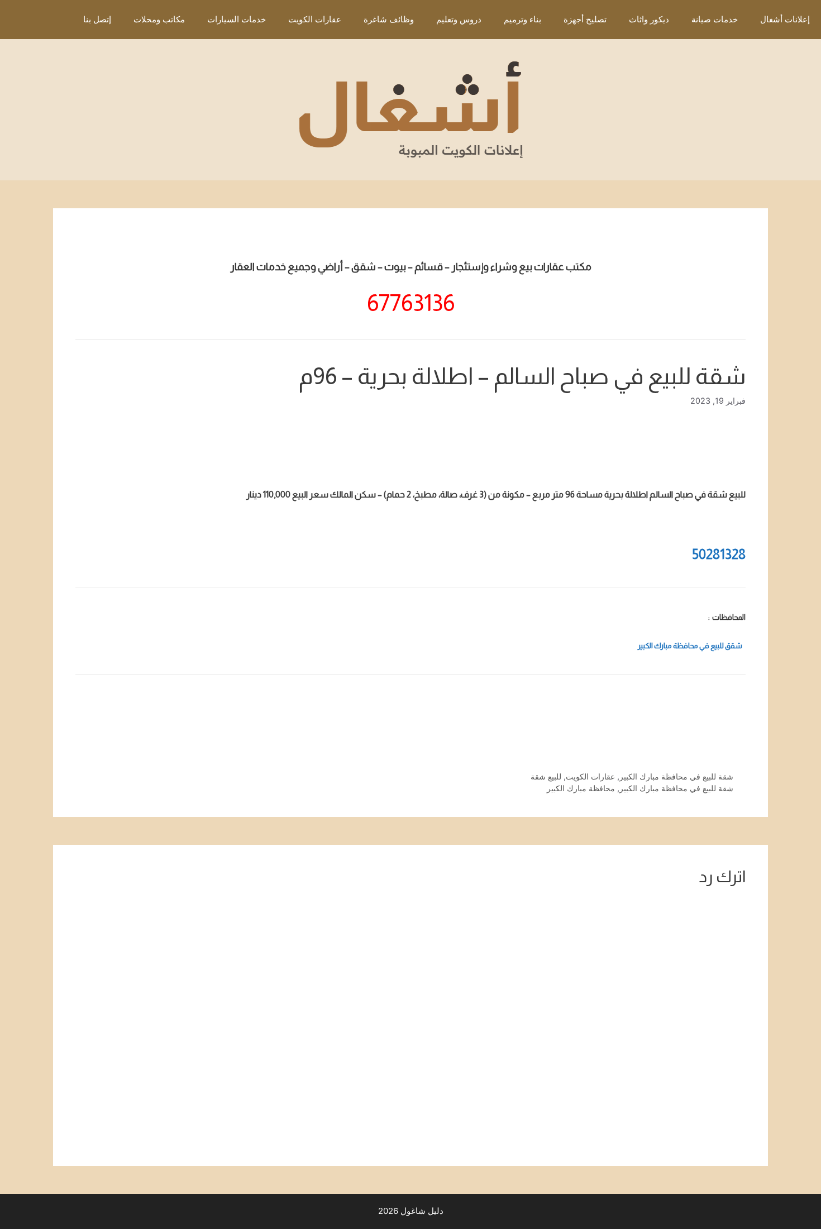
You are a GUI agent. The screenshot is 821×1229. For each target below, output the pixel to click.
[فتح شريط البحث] (55, 19)
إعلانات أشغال (785, 19)
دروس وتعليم (458, 19)
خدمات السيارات (236, 19)
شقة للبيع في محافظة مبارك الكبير (676, 776)
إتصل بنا (97, 19)
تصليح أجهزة (585, 19)
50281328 (719, 554)
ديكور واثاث (649, 19)
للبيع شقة (546, 776)
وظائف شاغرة (389, 19)
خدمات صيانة (714, 19)
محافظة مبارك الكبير (581, 788)
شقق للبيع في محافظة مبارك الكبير (690, 646)
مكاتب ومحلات (159, 19)
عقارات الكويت (314, 19)
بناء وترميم (522, 19)
